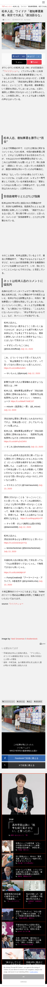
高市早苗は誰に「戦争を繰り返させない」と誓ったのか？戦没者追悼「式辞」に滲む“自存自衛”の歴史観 (23, 828)
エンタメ (7, 20)
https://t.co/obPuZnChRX (15, 441)
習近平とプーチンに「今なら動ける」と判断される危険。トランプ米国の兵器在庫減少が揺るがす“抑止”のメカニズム (28, 914)
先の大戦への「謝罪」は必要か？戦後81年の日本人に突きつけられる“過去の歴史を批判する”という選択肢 (34, 896)
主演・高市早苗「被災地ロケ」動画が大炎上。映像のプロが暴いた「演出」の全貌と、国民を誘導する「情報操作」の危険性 (28, 940)
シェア (16, 56)
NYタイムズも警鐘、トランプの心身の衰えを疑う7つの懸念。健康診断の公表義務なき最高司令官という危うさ (29, 872)
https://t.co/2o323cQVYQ (15, 543)
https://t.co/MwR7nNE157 (22, 401)
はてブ (31, 56)
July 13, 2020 (27, 349)
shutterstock (31, 639)
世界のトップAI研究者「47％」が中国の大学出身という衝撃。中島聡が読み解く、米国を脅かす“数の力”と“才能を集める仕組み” (29, 845)
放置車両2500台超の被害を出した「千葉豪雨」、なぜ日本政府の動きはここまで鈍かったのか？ (12, 896)
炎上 (30, 701)
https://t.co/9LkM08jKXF (15, 572)
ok (23, 977)
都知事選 (39, 701)
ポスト (20, 62)
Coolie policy (34, 972)
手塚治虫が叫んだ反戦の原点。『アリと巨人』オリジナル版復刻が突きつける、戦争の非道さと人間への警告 (22, 656)
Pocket (35, 62)
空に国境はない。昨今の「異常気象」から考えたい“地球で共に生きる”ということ (29, 859)
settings (23, 981)
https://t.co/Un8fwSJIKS (15, 368)
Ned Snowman (18, 639)
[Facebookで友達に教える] (23, 756)
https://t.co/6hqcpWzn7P (31, 518)
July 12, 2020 (34, 373)
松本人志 (22, 701)
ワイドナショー (11, 71)
